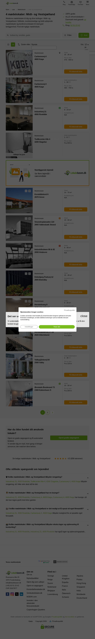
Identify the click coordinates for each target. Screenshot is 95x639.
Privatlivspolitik (69, 310)
